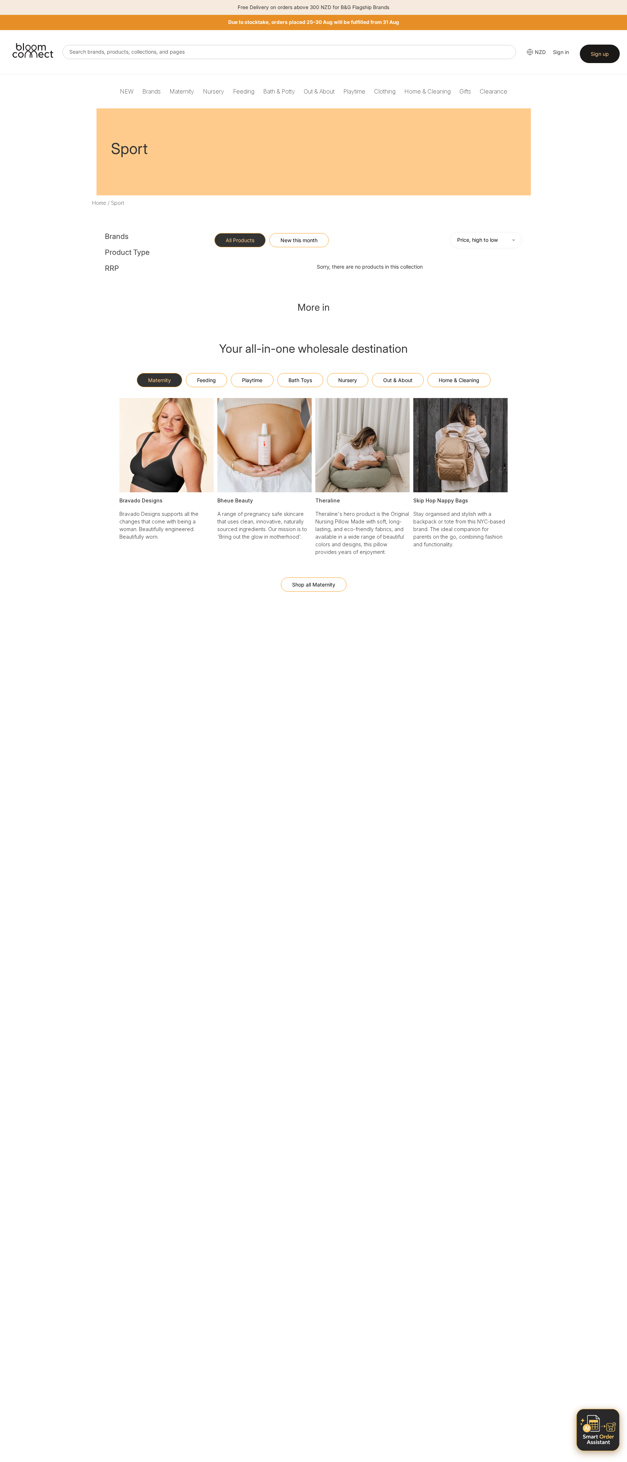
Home (99, 203)
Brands (151, 91)
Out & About (319, 91)
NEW (127, 91)
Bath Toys (300, 380)
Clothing (385, 91)
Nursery (213, 91)
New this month (298, 240)
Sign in (561, 52)
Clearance (493, 91)
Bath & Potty (279, 91)
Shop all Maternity (313, 584)
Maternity (181, 91)
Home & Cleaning (427, 91)
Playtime (354, 91)
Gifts (465, 91)
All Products (240, 240)
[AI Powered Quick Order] (598, 1430)
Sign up (600, 54)
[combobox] (289, 52)
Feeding (243, 91)
